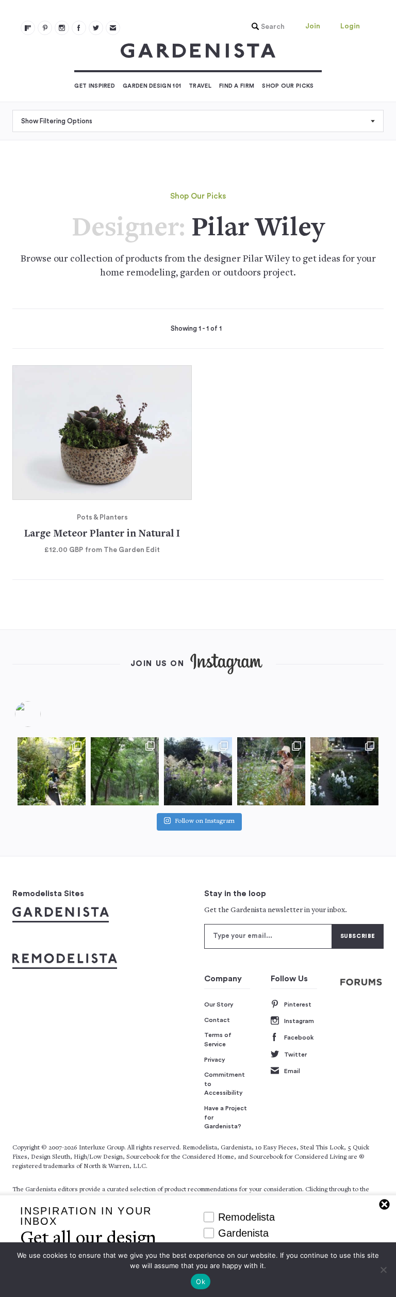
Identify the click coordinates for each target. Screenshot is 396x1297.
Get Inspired (94, 86)
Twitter (295, 1054)
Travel (200, 86)
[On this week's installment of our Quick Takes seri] (271, 771)
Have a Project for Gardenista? (225, 1117)
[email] (113, 28)
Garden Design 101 (152, 86)
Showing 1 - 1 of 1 (196, 329)
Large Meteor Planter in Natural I (102, 534)
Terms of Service (218, 1039)
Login (350, 26)
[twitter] (96, 28)
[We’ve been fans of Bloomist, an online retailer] (52, 771)
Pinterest (297, 1004)
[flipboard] (28, 28)
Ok (200, 1281)
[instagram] (62, 28)
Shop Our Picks (288, 86)
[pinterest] (45, 28)
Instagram (299, 1021)
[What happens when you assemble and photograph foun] (125, 771)
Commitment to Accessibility (224, 1084)
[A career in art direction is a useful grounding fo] (344, 771)
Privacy (214, 1060)
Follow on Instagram (205, 821)
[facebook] (79, 28)
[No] (383, 1269)
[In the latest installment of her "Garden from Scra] (198, 771)
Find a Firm (236, 86)
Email (292, 1071)
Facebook (299, 1037)
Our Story (219, 1004)
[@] (43, 714)
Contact (217, 1020)
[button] (265, 27)
